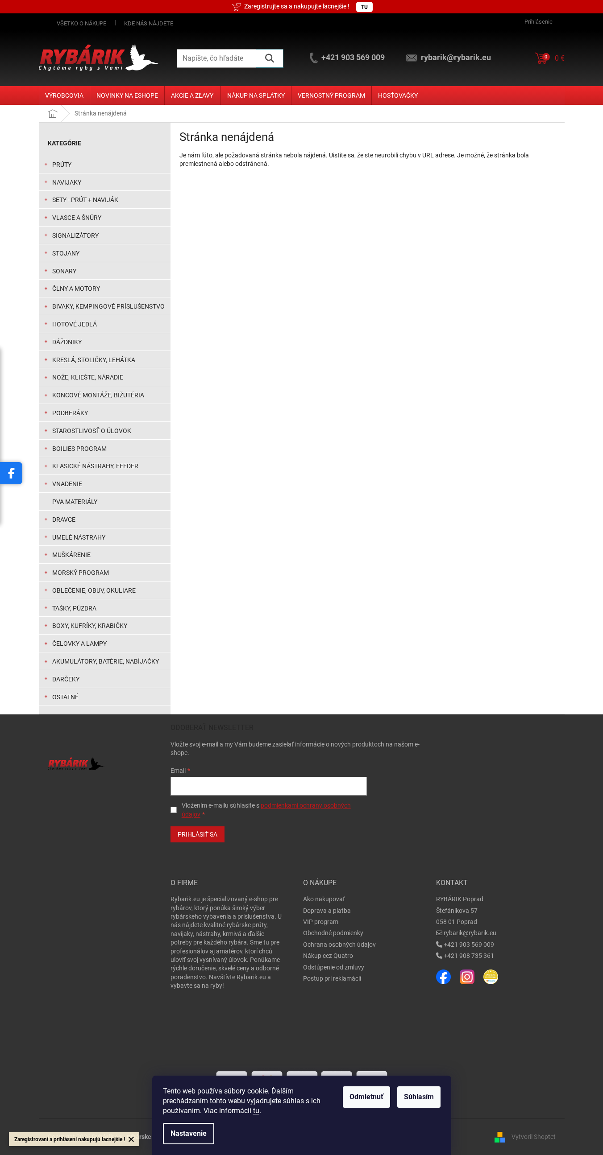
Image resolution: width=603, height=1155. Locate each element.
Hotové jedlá (74, 324)
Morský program (80, 572)
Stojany (65, 253)
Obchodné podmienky (333, 932)
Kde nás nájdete (148, 23)
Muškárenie (71, 554)
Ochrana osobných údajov (339, 944)
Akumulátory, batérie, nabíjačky (105, 661)
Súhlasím (419, 1097)
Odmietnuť (366, 1097)
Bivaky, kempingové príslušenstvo (108, 306)
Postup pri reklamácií (332, 978)
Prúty (61, 164)
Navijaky (66, 182)
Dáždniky (67, 342)
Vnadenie (67, 483)
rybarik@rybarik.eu (470, 932)
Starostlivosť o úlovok (91, 430)
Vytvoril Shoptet (534, 1136)
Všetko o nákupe (81, 23)
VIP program (320, 921)
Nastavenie (189, 1133)
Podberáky (70, 413)
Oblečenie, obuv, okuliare (94, 590)
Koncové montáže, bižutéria (98, 395)
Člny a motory (76, 288)
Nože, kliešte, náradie (87, 377)
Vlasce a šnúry (76, 217)
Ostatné (65, 697)
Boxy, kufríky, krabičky (89, 625)
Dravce (63, 519)
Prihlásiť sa (197, 834)
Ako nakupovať (324, 899)
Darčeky (65, 679)
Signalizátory (75, 235)
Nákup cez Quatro (328, 955)
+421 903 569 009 (469, 944)
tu (256, 1110)
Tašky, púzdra (74, 608)
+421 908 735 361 (469, 955)
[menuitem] (64, 95)
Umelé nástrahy (78, 537)
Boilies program (79, 448)
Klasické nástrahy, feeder (95, 466)
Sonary (64, 271)
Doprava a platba (327, 910)
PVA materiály (74, 501)
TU (364, 7)
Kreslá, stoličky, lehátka (93, 359)
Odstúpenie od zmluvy (333, 967)
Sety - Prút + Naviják (85, 199)
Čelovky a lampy (79, 643)
